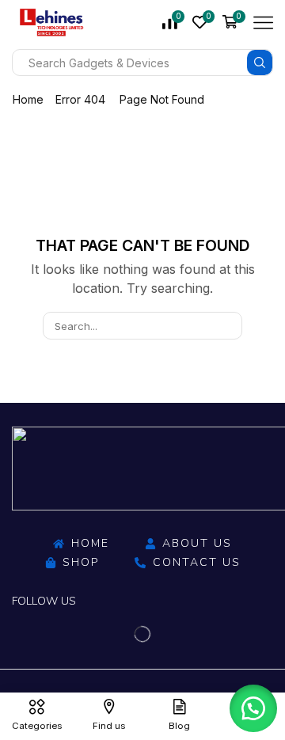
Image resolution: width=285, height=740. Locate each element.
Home (28, 99)
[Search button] (259, 62)
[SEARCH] (228, 325)
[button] (253, 708)
